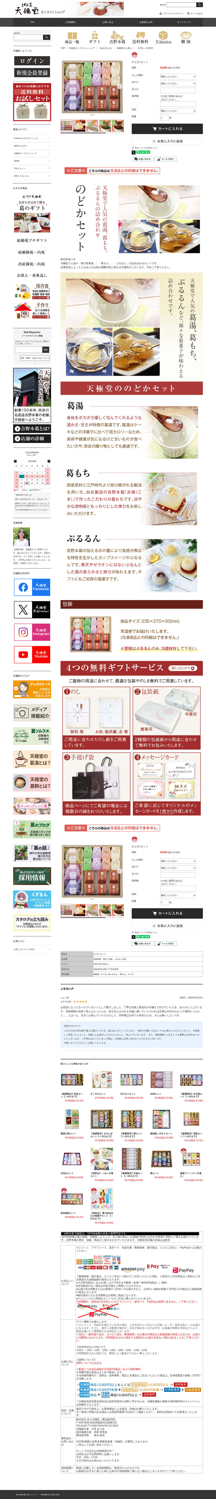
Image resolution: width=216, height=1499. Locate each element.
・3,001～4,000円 (144, 48)
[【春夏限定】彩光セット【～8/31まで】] (72, 1079)
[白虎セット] (161, 1079)
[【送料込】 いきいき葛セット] (101, 1159)
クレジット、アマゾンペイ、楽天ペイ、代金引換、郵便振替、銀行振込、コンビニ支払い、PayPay (132, 1247)
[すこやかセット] (101, 1079)
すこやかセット (98, 1094)
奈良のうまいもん (21, 176)
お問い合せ (108, 22)
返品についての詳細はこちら (146, 148)
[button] (64, 86)
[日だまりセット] (131, 1079)
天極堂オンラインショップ (82, 48)
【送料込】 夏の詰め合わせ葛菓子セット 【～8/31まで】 (101, 1216)
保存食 (17, 161)
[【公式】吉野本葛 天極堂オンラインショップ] (40, 14)
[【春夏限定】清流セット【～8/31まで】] (191, 1119)
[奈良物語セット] (72, 1198)
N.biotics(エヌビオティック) (26, 138)
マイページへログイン (173, 13)
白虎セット (155, 1094)
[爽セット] (161, 1159)
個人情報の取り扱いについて (26, 1495)
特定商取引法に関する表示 (50, 1495)
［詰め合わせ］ (105, 48)
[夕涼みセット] (72, 1159)
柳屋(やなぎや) (20, 146)
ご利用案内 (70, 22)
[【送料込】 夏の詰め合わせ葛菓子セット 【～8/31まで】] (101, 1198)
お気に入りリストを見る (24, 949)
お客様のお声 (146, 22)
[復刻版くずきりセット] (161, 1119)
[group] (92, 87)
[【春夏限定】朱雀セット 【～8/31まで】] (131, 1159)
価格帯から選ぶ (124, 48)
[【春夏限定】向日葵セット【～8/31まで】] (191, 1079)
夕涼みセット (67, 1173)
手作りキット (19, 168)
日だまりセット (128, 1094)
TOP (32, 22)
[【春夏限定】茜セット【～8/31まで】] (131, 1119)
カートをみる (197, 13)
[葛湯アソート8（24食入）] (191, 1159)
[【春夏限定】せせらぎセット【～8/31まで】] (101, 1119)
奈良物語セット (68, 1213)
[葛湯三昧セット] (72, 1119)
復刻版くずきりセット (161, 1133)
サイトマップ (184, 22)
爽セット (154, 1173)
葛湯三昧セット (68, 1133)
